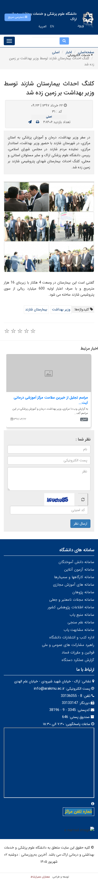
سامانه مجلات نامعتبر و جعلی (71, 600)
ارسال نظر (80, 523)
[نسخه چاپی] (37, 122)
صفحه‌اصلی (86, 52)
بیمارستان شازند (36, 309)
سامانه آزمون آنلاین (79, 570)
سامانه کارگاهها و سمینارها (74, 577)
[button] (18, 17)
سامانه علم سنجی (81, 622)
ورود (80, 25)
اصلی (56, 52)
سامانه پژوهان (83, 592)
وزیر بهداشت (61, 309)
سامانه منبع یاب (82, 615)
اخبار (69, 52)
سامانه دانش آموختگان (76, 562)
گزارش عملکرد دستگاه (78, 660)
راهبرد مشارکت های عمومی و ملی (68, 645)
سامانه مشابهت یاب (79, 630)
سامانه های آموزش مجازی (73, 585)
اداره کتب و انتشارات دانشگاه (71, 637)
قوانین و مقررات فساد (78, 652)
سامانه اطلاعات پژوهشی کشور (71, 607)
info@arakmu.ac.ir (49, 689)
